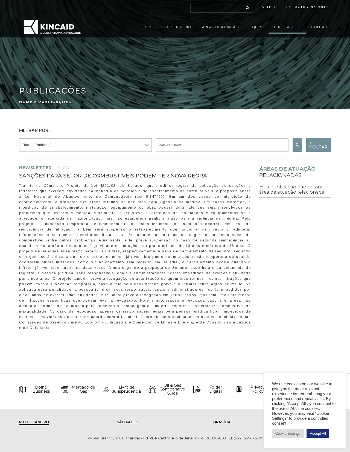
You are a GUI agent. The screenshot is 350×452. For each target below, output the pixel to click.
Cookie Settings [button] (288, 433)
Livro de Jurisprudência (126, 389)
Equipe (256, 27)
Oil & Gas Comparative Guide (172, 389)
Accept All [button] (318, 433)
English (267, 7)
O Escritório (178, 27)
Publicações (287, 27)
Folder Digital (215, 389)
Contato (320, 27)
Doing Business (41, 389)
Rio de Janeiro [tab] (34, 422)
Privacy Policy (257, 389)
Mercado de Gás (83, 389)
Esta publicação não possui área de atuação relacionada (292, 189)
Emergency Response (307, 7)
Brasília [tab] (222, 422)
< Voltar (318, 145)
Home (148, 27)
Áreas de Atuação (220, 27)
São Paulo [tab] (127, 422)
